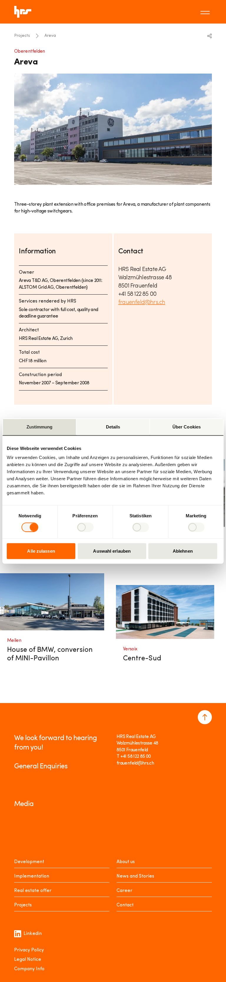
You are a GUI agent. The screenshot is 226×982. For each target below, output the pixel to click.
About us (126, 862)
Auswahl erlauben (112, 551)
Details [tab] (113, 426)
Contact (125, 905)
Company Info (29, 969)
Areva (50, 36)
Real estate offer (32, 890)
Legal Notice (27, 959)
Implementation (31, 876)
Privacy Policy (29, 950)
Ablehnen (183, 551)
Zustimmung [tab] (39, 426)
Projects (22, 36)
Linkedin (33, 933)
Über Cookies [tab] (186, 426)
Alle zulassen (41, 551)
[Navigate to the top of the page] (205, 717)
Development (29, 862)
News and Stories (135, 876)
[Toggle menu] (206, 12)
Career (124, 890)
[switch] (85, 527)
